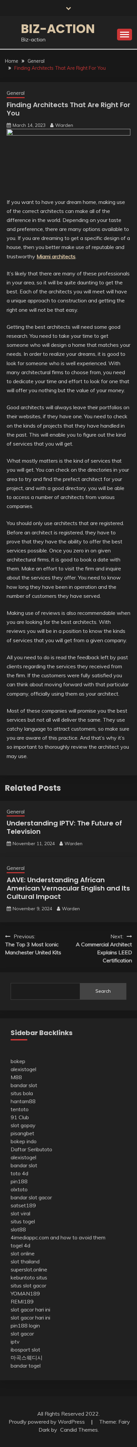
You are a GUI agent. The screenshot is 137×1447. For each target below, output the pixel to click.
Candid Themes (79, 1429)
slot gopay (23, 1125)
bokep (18, 1061)
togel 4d (20, 1245)
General (16, 93)
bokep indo (24, 1141)
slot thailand (25, 1261)
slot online (23, 1253)
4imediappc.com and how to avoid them (58, 1237)
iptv (15, 1341)
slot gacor (22, 1333)
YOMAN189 (25, 1293)
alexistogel (23, 1069)
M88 (16, 1077)
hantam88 (23, 1101)
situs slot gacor (28, 1285)
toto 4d (19, 1173)
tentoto (20, 1109)
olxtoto (19, 1189)
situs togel (23, 1221)
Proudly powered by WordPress (47, 1421)
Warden (64, 125)
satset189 (23, 1205)
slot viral (20, 1213)
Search (103, 991)
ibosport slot (25, 1349)
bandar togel (26, 1365)
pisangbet (22, 1133)
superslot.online (29, 1269)
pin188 (19, 1181)
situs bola (22, 1093)
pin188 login (25, 1325)
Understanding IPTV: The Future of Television (64, 827)
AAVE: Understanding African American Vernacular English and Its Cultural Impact (68, 888)
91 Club (20, 1117)
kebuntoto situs (29, 1277)
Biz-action (58, 28)
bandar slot (24, 1085)
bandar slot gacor (31, 1197)
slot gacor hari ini (30, 1309)
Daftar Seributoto (31, 1149)
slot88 (18, 1229)
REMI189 (22, 1301)
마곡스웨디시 (27, 1357)
